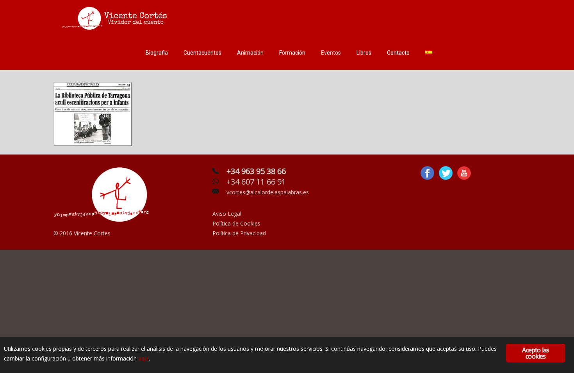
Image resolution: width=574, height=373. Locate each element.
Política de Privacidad (239, 233)
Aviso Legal (226, 213)
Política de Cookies (236, 223)
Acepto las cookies (535, 353)
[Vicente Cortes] (116, 17)
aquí (143, 358)
